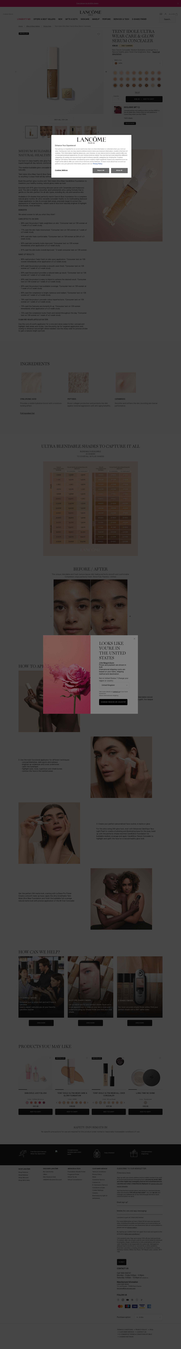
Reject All (100, 170)
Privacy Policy (97, 163)
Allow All (119, 170)
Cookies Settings (61, 170)
